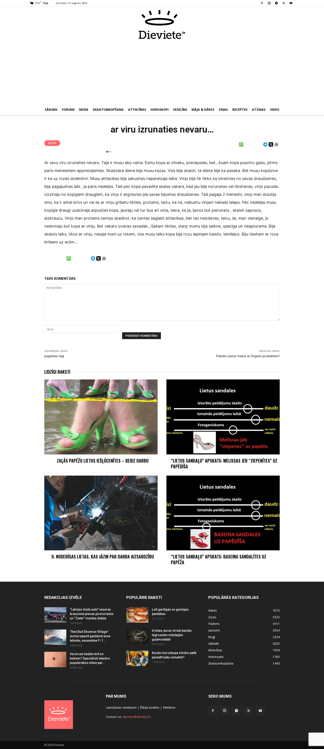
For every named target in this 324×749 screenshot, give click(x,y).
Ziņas (223, 109)
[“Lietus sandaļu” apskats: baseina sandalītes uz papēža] (223, 513)
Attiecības (137, 109)
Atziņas (259, 109)
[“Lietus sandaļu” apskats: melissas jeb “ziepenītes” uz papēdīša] (223, 416)
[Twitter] (283, 3)
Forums (68, 109)
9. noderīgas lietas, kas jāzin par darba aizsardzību (102, 556)
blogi (52, 143)
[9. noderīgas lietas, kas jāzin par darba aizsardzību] (101, 513)
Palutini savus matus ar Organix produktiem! (248, 356)
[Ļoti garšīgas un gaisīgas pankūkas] (137, 615)
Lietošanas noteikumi (121, 707)
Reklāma (169, 707)
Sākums (51, 109)
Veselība (180, 109)
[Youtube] (291, 3)
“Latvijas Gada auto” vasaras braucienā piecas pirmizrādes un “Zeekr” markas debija (92, 614)
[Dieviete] (162, 24)
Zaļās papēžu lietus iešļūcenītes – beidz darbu (103, 460)
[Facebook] (262, 3)
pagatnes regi (54, 356)
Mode (83, 109)
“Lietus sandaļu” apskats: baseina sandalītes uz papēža (218, 559)
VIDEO (274, 109)
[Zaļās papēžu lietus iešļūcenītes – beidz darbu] (101, 416)
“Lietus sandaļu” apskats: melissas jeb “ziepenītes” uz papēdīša (224, 463)
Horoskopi (160, 109)
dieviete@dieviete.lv (137, 717)
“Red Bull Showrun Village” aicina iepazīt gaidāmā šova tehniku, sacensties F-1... (90, 636)
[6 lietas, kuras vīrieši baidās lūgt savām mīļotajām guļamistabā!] (137, 636)
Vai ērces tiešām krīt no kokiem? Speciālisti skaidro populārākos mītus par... (90, 658)
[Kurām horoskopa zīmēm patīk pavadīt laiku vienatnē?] (137, 658)
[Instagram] (269, 3)
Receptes (240, 109)
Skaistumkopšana (108, 109)
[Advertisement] (162, 72)
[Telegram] (276, 3)
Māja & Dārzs (203, 109)
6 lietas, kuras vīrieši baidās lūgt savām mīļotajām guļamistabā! (172, 635)
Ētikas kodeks (149, 707)
